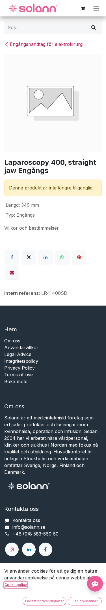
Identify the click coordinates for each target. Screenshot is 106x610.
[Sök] (93, 27)
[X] (29, 257)
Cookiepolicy (16, 585)
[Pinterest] (79, 257)
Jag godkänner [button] (85, 601)
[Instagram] (12, 549)
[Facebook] (12, 257)
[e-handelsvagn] (82, 8)
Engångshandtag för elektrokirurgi (46, 44)
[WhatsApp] (62, 257)
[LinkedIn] (45, 257)
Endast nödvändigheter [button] (44, 601)
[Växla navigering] (96, 8)
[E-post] (12, 272)
